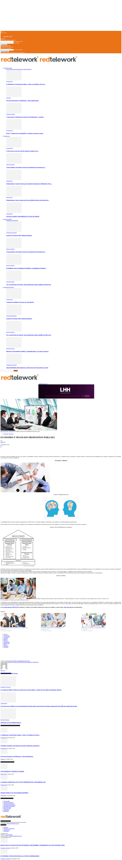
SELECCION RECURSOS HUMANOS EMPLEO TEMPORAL (23, 662)
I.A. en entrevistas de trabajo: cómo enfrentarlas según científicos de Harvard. (28, 284)
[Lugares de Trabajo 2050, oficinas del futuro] (14, 231)
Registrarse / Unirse (7, 36)
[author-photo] (4, 669)
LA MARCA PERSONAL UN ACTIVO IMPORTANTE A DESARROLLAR (23, 782)
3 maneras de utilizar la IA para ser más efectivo (20, 302)
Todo (7, 69)
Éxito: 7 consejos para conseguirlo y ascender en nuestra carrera (24, 133)
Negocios (5, 640)
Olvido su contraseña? (5, 45)
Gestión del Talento (7, 68)
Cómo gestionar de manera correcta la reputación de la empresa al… (26, 167)
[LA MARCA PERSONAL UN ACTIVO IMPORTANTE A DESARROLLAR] (4, 779)
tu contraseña (16, 43)
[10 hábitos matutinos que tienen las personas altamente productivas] (4, 743)
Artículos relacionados (6, 673)
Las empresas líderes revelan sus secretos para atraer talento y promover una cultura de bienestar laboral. (31, 690)
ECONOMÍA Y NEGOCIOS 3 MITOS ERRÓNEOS (51, 627)
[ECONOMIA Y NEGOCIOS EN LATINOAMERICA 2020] (100, 620)
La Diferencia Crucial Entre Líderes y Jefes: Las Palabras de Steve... (20, 735)
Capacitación (6, 635)
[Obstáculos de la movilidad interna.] (8, 718)
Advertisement (6, 829)
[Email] (34, 451)
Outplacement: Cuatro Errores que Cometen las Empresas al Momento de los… (29, 183)
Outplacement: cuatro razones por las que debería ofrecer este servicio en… (27, 200)
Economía (5, 638)
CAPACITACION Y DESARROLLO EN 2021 (19, 661)
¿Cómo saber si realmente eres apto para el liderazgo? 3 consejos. (25, 117)
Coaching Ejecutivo (13, 69)
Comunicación (9, 81)
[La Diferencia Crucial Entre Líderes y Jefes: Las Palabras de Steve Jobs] (14, 80)
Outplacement (6, 136)
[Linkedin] (29, 451)
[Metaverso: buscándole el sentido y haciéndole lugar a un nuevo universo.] (14, 347)
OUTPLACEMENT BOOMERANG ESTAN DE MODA (22, 216)
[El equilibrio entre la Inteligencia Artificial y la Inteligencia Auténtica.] (14, 264)
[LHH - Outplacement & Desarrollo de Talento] (66, 398)
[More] (60, 451)
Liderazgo (29, 69)
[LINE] (50, 451)
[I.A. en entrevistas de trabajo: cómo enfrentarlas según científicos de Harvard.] (14, 280)
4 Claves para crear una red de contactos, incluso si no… (22, 151)
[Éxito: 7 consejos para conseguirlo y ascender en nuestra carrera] (14, 129)
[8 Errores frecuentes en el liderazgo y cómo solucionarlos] (14, 96)
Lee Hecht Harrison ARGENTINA (10, 607)
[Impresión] (39, 451)
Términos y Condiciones (8, 828)
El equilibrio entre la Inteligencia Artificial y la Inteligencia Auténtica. (26, 268)
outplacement (6, 642)
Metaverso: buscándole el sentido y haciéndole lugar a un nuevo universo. (27, 351)
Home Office (11, 220)
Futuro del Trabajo (10, 164)
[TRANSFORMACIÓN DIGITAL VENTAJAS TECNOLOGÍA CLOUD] (14, 363)
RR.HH (16, 220)
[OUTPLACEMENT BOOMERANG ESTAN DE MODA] (14, 212)
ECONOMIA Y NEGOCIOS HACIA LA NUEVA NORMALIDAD (20, 856)
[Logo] (20, 65)
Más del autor (14, 673)
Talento (5, 644)
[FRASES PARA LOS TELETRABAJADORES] (4, 790)
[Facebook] (13, 451)
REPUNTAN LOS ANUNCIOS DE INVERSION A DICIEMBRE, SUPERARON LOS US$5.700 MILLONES (33, 845)
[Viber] (55, 451)
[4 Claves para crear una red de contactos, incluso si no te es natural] (14, 147)
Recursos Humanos (5, 719)
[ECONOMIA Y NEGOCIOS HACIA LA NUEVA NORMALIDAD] (4, 853)
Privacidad (5, 827)
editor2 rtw (3, 442)
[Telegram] (44, 451)
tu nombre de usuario (18, 41)
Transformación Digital (11, 232)
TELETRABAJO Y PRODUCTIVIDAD (12, 771)
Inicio (2, 431)
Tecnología (5, 645)
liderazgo (5, 639)
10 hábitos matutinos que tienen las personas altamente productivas (20, 745)
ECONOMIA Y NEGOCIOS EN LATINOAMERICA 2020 (93, 627)
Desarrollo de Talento (22, 69)
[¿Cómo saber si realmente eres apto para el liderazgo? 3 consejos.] (14, 113)
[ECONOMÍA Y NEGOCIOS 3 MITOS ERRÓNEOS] (60, 620)
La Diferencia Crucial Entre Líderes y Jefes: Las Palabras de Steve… (26, 84)
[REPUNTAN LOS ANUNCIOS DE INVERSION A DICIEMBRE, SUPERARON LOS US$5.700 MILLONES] (4, 842)
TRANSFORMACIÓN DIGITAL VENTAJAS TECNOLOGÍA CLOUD (27, 367)
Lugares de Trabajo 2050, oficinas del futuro (19, 235)
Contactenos (6, 831)
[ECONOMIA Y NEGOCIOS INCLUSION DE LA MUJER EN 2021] (20, 620)
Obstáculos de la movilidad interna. (11, 722)
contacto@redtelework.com (13, 823)
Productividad (6, 643)
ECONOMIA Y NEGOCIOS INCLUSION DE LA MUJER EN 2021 (14, 627)
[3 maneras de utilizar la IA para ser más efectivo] (14, 298)
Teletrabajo (5, 647)
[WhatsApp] (23, 451)
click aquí (69, 607)
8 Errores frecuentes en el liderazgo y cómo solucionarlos (22, 100)
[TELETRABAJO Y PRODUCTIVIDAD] (4, 768)
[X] (18, 451)
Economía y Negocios (8, 431)
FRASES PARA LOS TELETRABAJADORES (14, 793)
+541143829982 (8, 834)
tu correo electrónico (18, 49)
